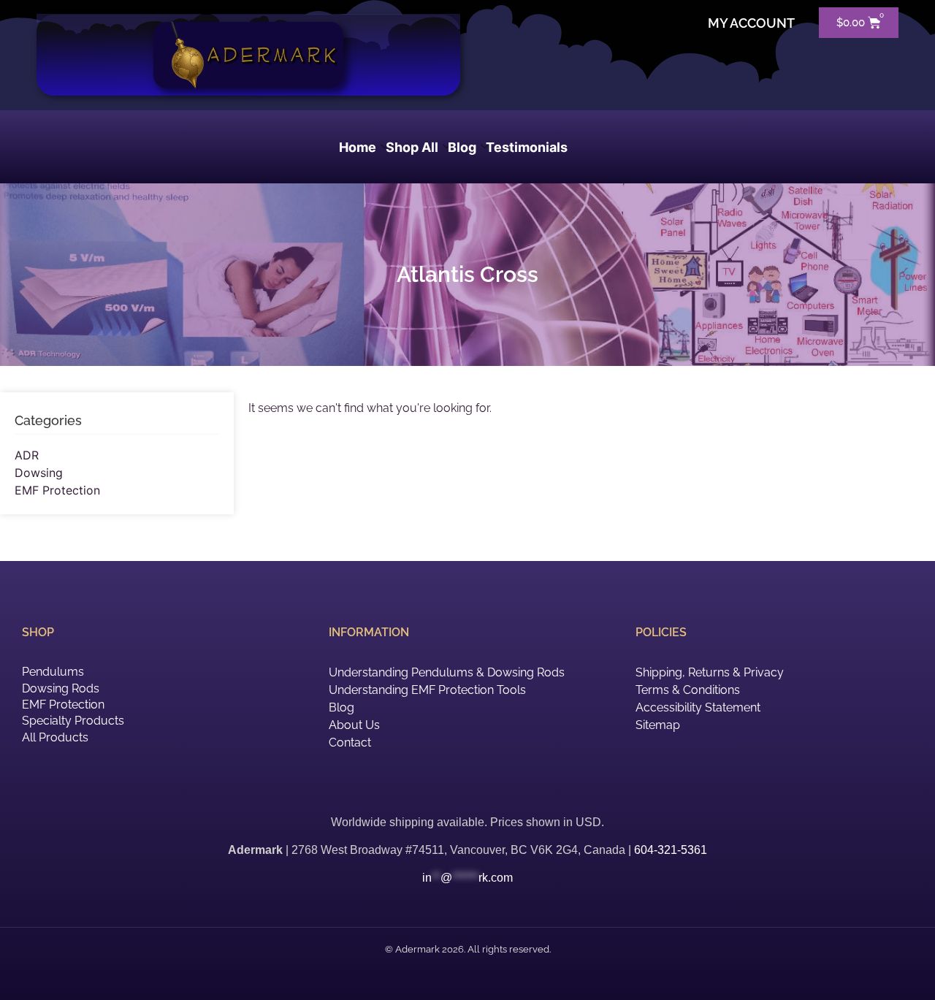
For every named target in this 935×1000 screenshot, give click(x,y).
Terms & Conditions (688, 690)
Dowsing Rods (60, 688)
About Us (354, 725)
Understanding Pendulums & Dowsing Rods (447, 672)
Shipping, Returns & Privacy (710, 672)
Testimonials (527, 147)
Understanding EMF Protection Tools (427, 690)
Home (357, 147)
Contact (350, 742)
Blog (462, 147)
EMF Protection (57, 490)
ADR (27, 455)
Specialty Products (73, 721)
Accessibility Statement (698, 707)
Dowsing (39, 472)
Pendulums (53, 672)
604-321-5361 (670, 850)
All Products (55, 737)
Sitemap (658, 725)
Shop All (412, 147)
